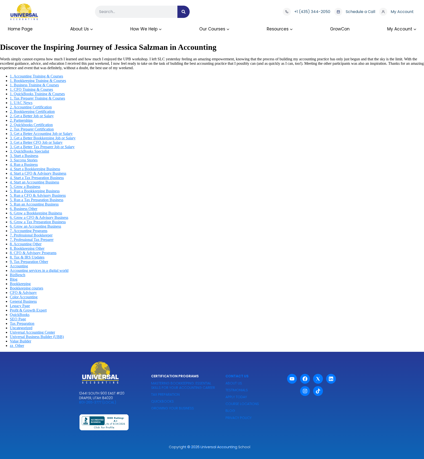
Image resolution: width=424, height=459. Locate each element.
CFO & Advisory (23, 292)
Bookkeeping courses (26, 288)
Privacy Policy (238, 417)
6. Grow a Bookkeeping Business (36, 213)
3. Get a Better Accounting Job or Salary (41, 133)
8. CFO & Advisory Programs (33, 253)
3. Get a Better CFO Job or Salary (36, 142)
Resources (278, 29)
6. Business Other (23, 209)
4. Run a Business (24, 164)
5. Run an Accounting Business (34, 204)
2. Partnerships (21, 120)
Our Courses (212, 29)
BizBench (17, 275)
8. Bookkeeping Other (27, 248)
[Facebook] (305, 379)
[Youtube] (292, 379)
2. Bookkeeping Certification (32, 111)
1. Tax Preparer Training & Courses (37, 98)
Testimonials (236, 390)
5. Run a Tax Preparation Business (36, 200)
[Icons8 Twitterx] (318, 379)
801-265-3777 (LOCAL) (97, 402)
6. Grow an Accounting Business (35, 226)
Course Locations (242, 403)
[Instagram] (305, 391)
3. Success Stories (24, 160)
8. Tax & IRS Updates (27, 257)
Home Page (20, 29)
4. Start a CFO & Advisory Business (38, 173)
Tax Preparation (22, 323)
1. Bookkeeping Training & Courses (38, 81)
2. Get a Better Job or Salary (32, 116)
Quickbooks (162, 401)
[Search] (183, 12)
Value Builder (20, 341)
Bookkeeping (20, 284)
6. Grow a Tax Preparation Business (38, 222)
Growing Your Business (172, 408)
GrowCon (340, 29)
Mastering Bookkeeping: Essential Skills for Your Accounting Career (183, 385)
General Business (23, 301)
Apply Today (236, 396)
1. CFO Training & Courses (31, 89)
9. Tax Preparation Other (29, 262)
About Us (79, 29)
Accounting (19, 266)
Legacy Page (20, 306)
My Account (399, 29)
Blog (13, 279)
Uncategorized (21, 328)
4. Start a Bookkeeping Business (35, 169)
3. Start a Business (24, 156)
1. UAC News (21, 103)
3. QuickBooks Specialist (29, 151)
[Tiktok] (318, 391)
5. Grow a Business (25, 186)
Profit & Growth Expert (28, 310)
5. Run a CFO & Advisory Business (38, 195)
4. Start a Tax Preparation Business (37, 178)
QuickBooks (19, 315)
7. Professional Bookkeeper (31, 235)
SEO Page (18, 319)
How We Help (144, 29)
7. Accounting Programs (28, 231)
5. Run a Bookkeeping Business (35, 191)
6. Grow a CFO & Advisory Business (39, 217)
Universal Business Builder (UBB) (37, 337)
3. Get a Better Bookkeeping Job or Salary (43, 138)
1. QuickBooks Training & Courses (37, 94)
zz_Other (17, 345)
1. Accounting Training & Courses (36, 76)
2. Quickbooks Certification (31, 125)
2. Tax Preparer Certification (32, 129)
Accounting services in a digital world (39, 270)
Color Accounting (24, 297)
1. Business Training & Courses (34, 85)
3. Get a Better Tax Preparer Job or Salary (42, 147)
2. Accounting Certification (31, 107)
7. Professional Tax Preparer (31, 239)
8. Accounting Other (25, 244)
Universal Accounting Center (32, 332)
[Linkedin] (331, 379)
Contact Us (237, 376)
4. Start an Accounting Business (34, 182)
